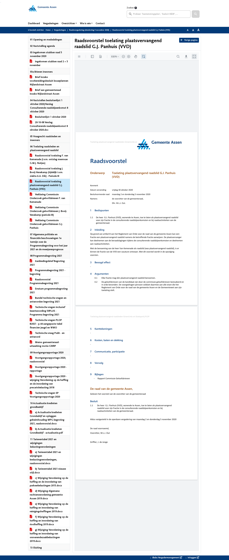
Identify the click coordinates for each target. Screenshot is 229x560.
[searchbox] (159, 14)
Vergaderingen (50, 23)
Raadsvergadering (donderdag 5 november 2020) (89, 30)
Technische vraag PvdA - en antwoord (47, 335)
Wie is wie (85, 23)
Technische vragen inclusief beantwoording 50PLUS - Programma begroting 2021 (47, 311)
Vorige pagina (191, 40)
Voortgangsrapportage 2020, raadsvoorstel (48, 359)
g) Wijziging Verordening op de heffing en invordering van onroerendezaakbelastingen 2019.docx (49, 535)
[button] (196, 14)
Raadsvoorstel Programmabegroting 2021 (44, 281)
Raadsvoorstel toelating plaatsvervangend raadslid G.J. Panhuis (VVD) (46, 185)
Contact (100, 23)
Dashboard (34, 23)
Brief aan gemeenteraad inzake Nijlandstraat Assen (45, 92)
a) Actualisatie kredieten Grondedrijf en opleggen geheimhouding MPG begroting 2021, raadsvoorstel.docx (47, 418)
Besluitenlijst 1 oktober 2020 (50, 116)
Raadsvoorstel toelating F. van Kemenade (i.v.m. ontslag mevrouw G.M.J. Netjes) (49, 159)
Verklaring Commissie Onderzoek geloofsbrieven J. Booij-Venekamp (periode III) (48, 211)
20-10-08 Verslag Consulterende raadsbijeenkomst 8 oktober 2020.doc (49, 126)
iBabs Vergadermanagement (166, 557)
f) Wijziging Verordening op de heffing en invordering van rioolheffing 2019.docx (49, 521)
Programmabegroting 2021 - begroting (47, 272)
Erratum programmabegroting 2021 (49, 290)
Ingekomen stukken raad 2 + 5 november (49, 63)
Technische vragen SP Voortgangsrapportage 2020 (45, 395)
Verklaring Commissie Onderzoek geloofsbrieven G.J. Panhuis (46, 224)
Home (48, 30)
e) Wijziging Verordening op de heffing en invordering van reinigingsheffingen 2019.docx (49, 508)
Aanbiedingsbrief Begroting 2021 (47, 263)
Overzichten (68, 23)
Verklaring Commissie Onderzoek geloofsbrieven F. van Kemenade (47, 198)
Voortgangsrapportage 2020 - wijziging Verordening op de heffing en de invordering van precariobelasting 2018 (49, 382)
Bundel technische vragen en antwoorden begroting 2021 (48, 300)
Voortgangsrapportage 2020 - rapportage (48, 369)
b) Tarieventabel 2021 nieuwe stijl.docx (48, 470)
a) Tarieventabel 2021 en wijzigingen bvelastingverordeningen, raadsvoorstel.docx (45, 458)
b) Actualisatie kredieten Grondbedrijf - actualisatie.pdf (46, 431)
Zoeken (130, 8)
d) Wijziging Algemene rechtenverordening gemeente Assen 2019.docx (46, 495)
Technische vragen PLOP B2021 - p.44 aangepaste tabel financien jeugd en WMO (46, 324)
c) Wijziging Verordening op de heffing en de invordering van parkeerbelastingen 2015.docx (49, 482)
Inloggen (192, 557)
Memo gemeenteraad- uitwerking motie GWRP (44, 344)
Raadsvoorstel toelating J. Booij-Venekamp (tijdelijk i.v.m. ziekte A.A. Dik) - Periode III (46, 172)
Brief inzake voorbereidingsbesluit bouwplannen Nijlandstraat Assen (49, 81)
